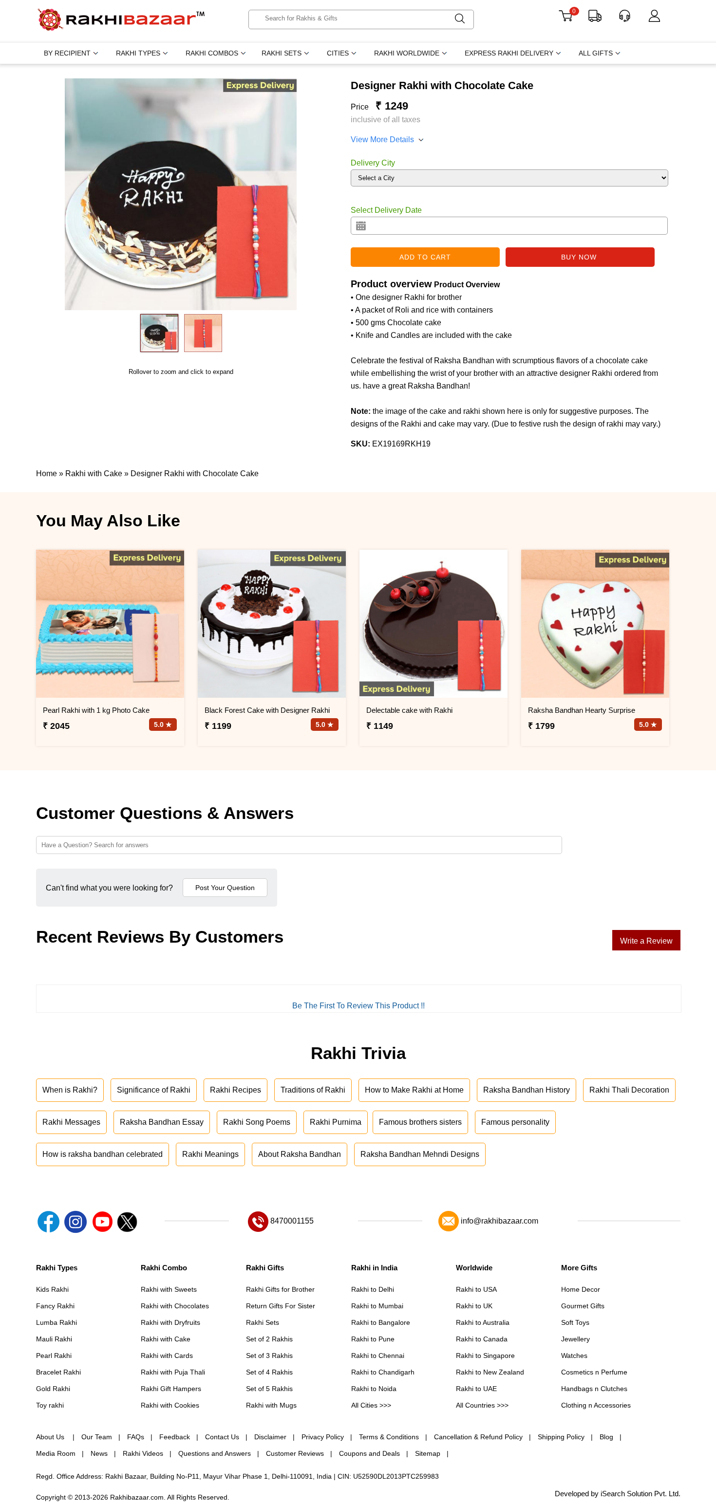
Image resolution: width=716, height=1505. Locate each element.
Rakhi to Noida (373, 1389)
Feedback (174, 1437)
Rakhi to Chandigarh (383, 1372)
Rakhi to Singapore (485, 1355)
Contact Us (222, 1437)
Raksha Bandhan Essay (162, 1122)
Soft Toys (575, 1322)
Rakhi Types (138, 53)
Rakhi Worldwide (406, 53)
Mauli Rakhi (54, 1339)
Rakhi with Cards (167, 1355)
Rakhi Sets (281, 53)
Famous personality (515, 1122)
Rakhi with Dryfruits (170, 1322)
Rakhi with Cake (165, 1339)
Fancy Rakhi (55, 1306)
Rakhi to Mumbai (377, 1306)
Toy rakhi (50, 1405)
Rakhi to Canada (482, 1339)
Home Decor (580, 1289)
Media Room (55, 1453)
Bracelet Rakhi (58, 1372)
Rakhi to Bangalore (380, 1322)
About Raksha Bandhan (299, 1154)
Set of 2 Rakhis (269, 1339)
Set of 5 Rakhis (269, 1389)
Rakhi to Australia (482, 1322)
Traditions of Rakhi (313, 1090)
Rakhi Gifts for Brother (280, 1289)
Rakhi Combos (212, 53)
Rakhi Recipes (235, 1090)
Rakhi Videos (143, 1453)
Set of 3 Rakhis (269, 1355)
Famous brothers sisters (420, 1122)
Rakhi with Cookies (170, 1405)
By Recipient (67, 53)
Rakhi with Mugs (271, 1405)
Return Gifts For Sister (280, 1306)
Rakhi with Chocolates (175, 1306)
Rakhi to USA (476, 1289)
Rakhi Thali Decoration (629, 1090)
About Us (51, 1437)
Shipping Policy (561, 1437)
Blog (606, 1437)
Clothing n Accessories (596, 1405)
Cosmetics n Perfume (594, 1372)
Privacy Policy (322, 1437)
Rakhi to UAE (476, 1389)
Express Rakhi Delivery (509, 53)
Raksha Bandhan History (526, 1090)
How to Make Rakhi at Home (414, 1090)
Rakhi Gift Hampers (171, 1389)
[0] (565, 19)
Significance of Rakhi (153, 1090)
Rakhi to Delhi (372, 1289)
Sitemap (427, 1453)
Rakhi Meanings (210, 1154)
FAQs (135, 1437)
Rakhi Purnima (335, 1122)
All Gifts (596, 53)
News (99, 1453)
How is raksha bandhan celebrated (102, 1154)
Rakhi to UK (474, 1306)
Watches (574, 1355)
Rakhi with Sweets (169, 1289)
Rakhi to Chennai (377, 1355)
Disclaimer (270, 1437)
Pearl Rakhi (54, 1355)
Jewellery (575, 1339)
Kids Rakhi (52, 1289)
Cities (338, 53)
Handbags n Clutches (594, 1389)
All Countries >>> (482, 1405)
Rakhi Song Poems (256, 1122)
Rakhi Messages (71, 1122)
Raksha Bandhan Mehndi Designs (419, 1154)
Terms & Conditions (389, 1437)
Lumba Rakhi (56, 1322)
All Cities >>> (371, 1405)
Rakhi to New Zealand (490, 1372)
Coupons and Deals (369, 1453)
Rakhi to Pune (373, 1339)
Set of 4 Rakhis (269, 1372)
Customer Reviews (295, 1453)
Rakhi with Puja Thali (173, 1372)
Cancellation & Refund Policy (478, 1437)
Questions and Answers (214, 1453)
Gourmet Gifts (582, 1306)
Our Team (96, 1437)
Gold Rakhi (53, 1389)
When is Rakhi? (69, 1090)
